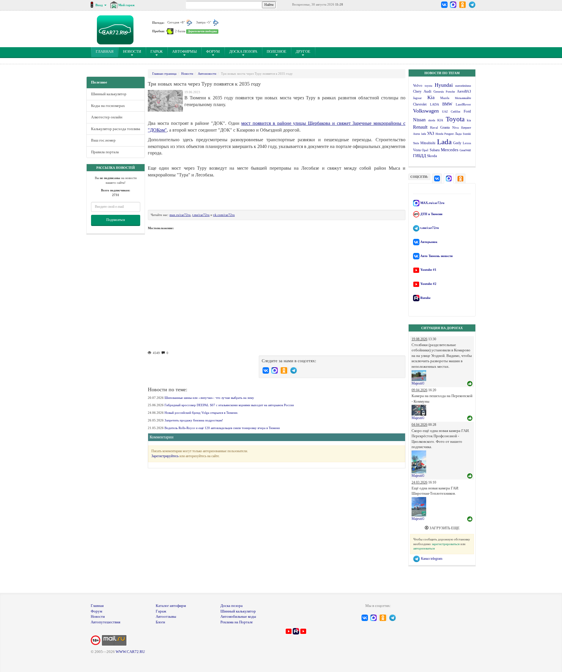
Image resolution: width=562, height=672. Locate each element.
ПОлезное (276, 51)
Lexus (467, 143)
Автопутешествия (105, 622)
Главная (97, 605)
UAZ (445, 111)
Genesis (439, 91)
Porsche (450, 91)
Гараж (156, 51)
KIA (440, 120)
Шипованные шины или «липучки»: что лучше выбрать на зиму (209, 397)
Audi (427, 91)
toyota (428, 85)
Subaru (435, 150)
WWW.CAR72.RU (130, 651)
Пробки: (158, 31)
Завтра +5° (204, 22)
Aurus (416, 133)
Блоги (160, 622)
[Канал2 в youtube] (303, 631)
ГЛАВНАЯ (107, 51)
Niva (455, 127)
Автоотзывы (166, 616)
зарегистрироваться (446, 544)
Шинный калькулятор (108, 94)
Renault (420, 127)
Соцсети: (419, 176)
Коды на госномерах (108, 105)
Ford (467, 111)
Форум (213, 51)
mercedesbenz (463, 85)
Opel (425, 150)
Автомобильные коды (238, 616)
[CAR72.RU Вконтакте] (444, 4)
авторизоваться (424, 548)
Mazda (444, 98)
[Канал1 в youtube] (288, 631)
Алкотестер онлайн (106, 117)
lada (423, 133)
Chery (417, 91)
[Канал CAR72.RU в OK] (462, 4)
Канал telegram (431, 559)
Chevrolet (419, 104)
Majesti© (418, 383)
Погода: (158, 22)
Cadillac (455, 111)
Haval (434, 127)
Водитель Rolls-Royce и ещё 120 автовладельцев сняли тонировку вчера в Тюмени (222, 428)
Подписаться (115, 220)
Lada (444, 142)
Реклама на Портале (236, 622)
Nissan (419, 120)
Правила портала (105, 152)
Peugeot (449, 133)
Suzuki (467, 133)
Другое (303, 51)
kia (469, 120)
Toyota (455, 119)
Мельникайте (463, 98)
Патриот (466, 127)
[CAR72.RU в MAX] (453, 4)
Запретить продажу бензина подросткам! (194, 420)
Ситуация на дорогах (442, 328)
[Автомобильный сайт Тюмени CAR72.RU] (115, 30)
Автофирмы (184, 51)
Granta (445, 127)
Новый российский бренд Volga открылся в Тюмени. (201, 412)
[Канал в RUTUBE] (296, 631)
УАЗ (430, 133)
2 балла (180, 31)
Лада (458, 133)
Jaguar (417, 98)
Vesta (417, 150)
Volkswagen (426, 111)
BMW (447, 104)
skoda (431, 120)
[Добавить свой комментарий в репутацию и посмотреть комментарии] (469, 384)
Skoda (432, 156)
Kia (431, 97)
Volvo (417, 85)
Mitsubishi (427, 143)
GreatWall (465, 150)
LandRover (463, 104)
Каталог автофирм (171, 605)
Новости (132, 51)
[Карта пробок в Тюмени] (170, 31)
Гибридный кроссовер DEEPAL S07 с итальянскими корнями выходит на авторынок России (229, 405)
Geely (457, 143)
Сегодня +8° (176, 22)
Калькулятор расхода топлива (115, 129)
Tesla (416, 143)
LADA (434, 104)
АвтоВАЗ (464, 91)
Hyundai (444, 85)
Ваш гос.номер (103, 140)
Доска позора (243, 51)
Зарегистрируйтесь (165, 456)
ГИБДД (419, 156)
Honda (439, 133)
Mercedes (449, 149)
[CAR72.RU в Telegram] (472, 4)
